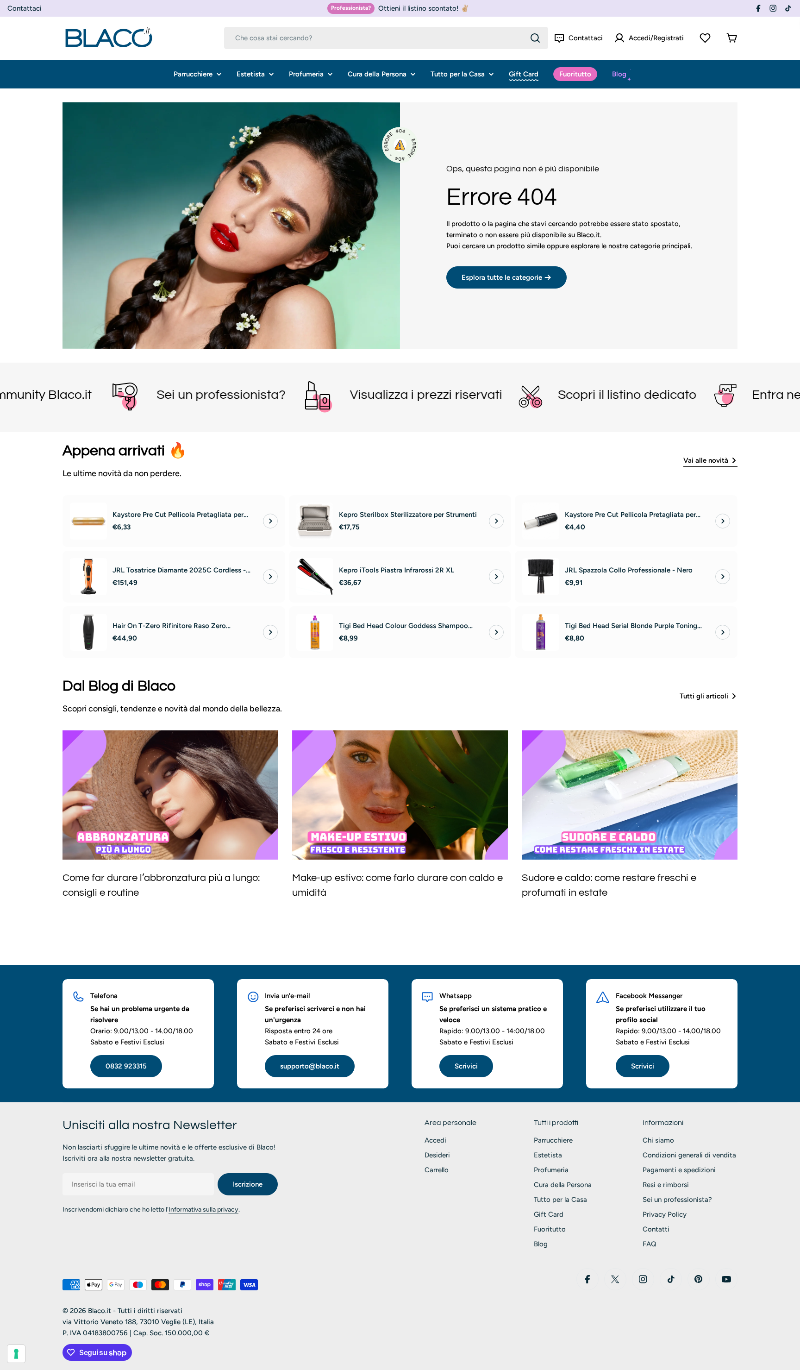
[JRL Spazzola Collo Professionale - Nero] (540, 576)
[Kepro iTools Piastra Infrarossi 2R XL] (314, 576)
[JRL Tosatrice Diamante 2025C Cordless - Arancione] (88, 576)
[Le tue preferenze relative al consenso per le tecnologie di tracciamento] (16, 1354)
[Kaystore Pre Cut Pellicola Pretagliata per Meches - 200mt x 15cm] (540, 521)
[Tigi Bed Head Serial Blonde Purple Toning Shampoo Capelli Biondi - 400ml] (540, 632)
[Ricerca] (535, 38)
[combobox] (386, 38)
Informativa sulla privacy (203, 1209)
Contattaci (24, 8)
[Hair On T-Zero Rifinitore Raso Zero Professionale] (88, 632)
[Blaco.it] (39, 395)
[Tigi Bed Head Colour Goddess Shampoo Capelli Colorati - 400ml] (314, 632)
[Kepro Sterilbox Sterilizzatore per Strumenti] (314, 521)
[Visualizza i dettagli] (270, 521)
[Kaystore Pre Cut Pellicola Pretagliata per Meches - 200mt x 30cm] (88, 521)
